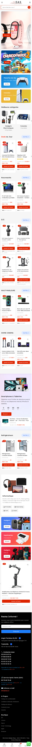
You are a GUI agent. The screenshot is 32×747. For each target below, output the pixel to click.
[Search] (29, 7)
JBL (2, 717)
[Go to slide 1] (14, 46)
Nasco (3, 723)
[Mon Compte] (30, 2)
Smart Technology (6, 726)
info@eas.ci (5, 691)
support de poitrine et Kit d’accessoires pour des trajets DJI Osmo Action (23, 272)
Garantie (3, 710)
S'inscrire (16, 631)
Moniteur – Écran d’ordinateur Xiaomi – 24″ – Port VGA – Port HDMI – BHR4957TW (19, 420)
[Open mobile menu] (2, 2)
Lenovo (3, 720)
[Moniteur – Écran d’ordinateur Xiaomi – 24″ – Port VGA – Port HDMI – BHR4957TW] (5, 421)
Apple (2, 728)
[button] (2, 30)
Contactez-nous (5, 707)
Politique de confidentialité (8, 699)
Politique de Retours (6, 704)
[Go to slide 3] (17, 46)
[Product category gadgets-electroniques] (8, 121)
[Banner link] (16, 61)
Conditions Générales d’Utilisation (10, 701)
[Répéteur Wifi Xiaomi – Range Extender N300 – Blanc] (23, 147)
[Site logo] (16, 2)
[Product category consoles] (23, 120)
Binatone (3, 731)
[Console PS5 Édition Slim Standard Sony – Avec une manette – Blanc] (8, 147)
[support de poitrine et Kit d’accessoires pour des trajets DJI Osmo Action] (23, 262)
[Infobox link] (11, 638)
